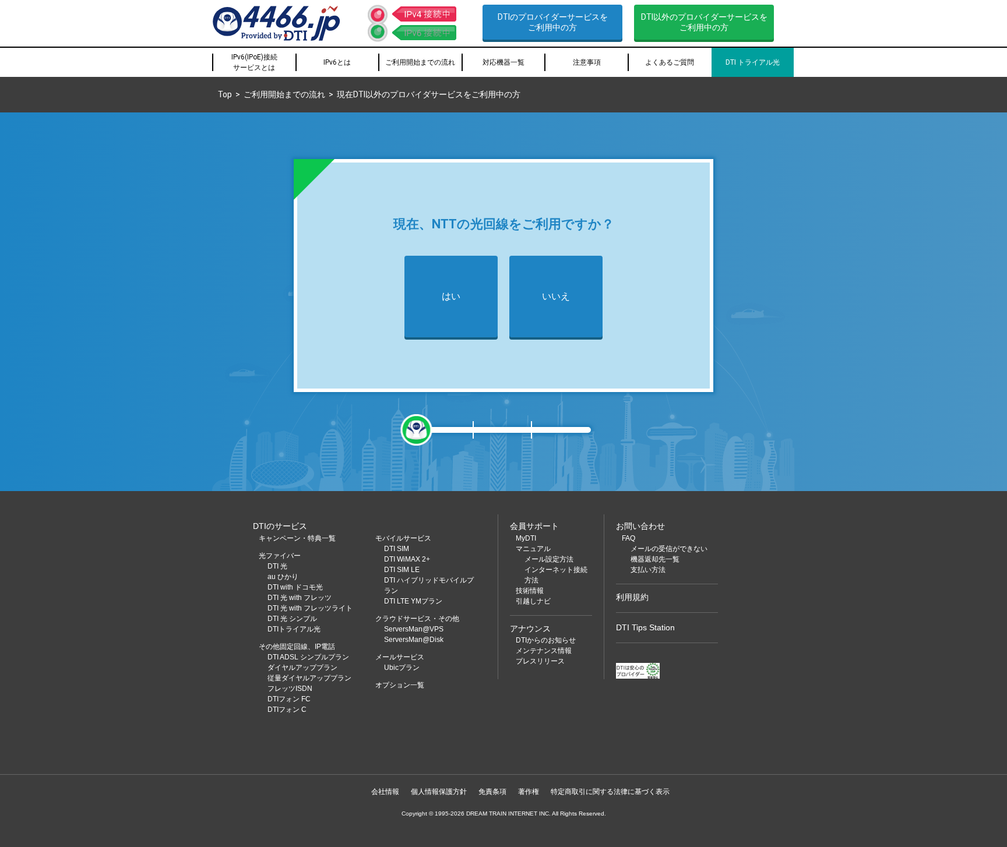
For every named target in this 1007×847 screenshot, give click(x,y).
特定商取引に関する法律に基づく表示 (610, 792)
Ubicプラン (402, 668)
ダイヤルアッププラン (302, 668)
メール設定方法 (548, 559)
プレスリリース (540, 661)
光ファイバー (280, 556)
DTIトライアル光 (294, 629)
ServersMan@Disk (413, 640)
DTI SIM (396, 549)
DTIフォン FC (289, 699)
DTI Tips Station (645, 627)
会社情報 (385, 792)
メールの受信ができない (669, 549)
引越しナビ (533, 601)
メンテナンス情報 (544, 651)
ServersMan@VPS (413, 629)
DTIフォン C (287, 709)
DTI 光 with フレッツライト (310, 608)
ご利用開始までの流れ (420, 62)
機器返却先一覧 (655, 559)
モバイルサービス (403, 538)
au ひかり (282, 577)
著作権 (528, 792)
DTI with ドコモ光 (295, 587)
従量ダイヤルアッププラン (309, 678)
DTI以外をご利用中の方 (704, 22)
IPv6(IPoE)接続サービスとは (254, 62)
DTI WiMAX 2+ (407, 559)
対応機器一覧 (503, 62)
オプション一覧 (399, 685)
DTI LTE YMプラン (413, 601)
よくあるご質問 (669, 62)
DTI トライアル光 (753, 62)
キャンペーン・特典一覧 (297, 538)
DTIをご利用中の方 (553, 22)
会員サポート (534, 526)
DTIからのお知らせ (546, 640)
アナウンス (530, 628)
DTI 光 (277, 566)
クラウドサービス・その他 (417, 619)
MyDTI (526, 538)
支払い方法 (648, 570)
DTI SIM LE (402, 570)
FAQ (628, 538)
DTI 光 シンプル (292, 619)
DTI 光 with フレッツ (299, 598)
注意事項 (587, 62)
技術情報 (530, 591)
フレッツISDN (289, 688)
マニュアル (533, 549)
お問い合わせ (640, 526)
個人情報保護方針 (439, 792)
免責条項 (492, 792)
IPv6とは (337, 62)
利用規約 (632, 597)
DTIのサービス (280, 526)
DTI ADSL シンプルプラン (308, 657)
